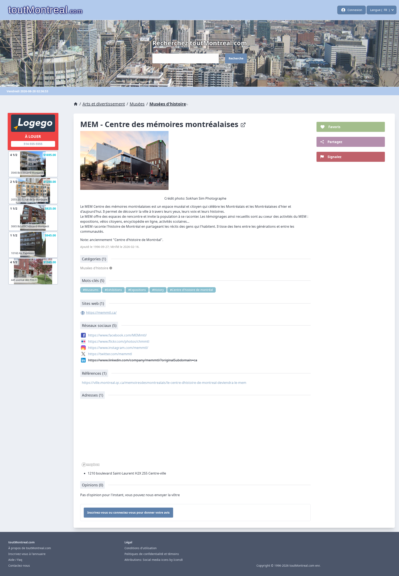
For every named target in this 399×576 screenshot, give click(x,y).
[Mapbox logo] (90, 464)
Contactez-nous (19, 565)
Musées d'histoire (167, 104)
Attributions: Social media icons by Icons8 (153, 560)
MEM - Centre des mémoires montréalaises (160, 124)
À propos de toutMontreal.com (29, 548)
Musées (137, 104)
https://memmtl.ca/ (101, 312)
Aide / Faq (15, 560)
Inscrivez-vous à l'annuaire (27, 554)
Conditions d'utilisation (140, 548)
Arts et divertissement (104, 104)
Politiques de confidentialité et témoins (151, 554)
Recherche (236, 58)
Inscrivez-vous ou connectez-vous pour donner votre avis (128, 512)
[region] (195, 435)
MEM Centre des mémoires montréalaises (118, 206)
